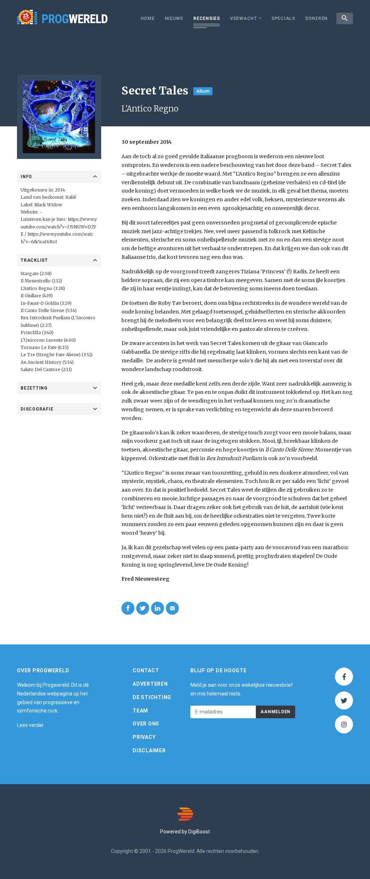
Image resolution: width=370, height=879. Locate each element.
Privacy (144, 737)
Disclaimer (149, 750)
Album (203, 91)
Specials (283, 18)
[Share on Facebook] (127, 608)
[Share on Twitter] (142, 608)
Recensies (206, 18)
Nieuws (174, 18)
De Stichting (152, 697)
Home (148, 18)
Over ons (146, 724)
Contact (146, 670)
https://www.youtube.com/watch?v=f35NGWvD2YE (59, 226)
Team (140, 711)
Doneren (316, 18)
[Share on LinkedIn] (157, 608)
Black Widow (48, 204)
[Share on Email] (172, 608)
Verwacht (243, 18)
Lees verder (30, 725)
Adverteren (150, 684)
